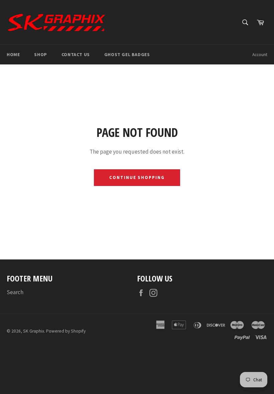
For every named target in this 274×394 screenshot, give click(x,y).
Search (15, 292)
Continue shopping (137, 177)
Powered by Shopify (66, 331)
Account (259, 54)
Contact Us (75, 54)
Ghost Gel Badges (127, 54)
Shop (40, 54)
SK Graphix (33, 331)
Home (13, 54)
